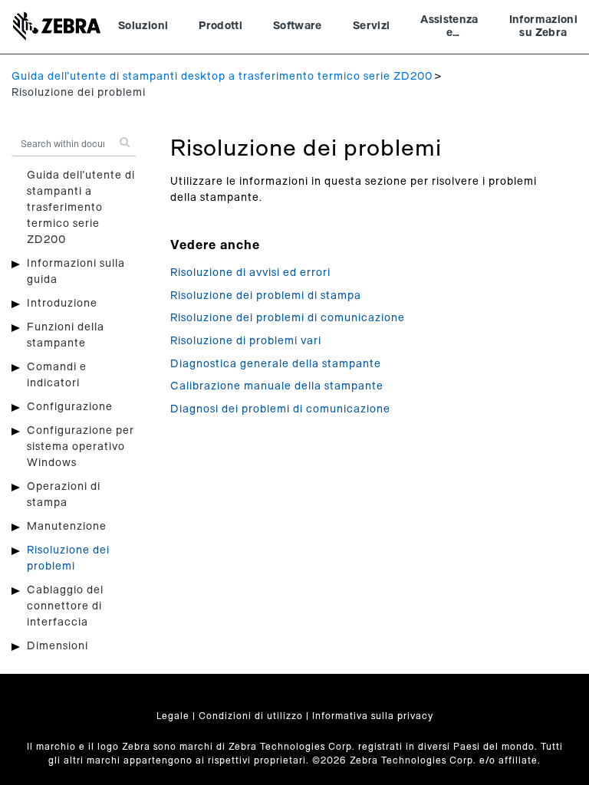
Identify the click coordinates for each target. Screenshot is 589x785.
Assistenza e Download (449, 28)
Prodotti (220, 26)
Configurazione (70, 407)
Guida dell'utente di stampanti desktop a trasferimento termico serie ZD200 (222, 76)
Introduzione (62, 303)
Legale (172, 716)
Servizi (371, 26)
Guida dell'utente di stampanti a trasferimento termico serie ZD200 (81, 207)
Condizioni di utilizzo (251, 716)
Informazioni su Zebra (543, 27)
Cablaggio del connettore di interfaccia (65, 606)
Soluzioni (143, 26)
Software (297, 26)
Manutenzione (67, 526)
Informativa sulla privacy (372, 716)
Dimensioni (57, 646)
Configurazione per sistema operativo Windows (80, 446)
